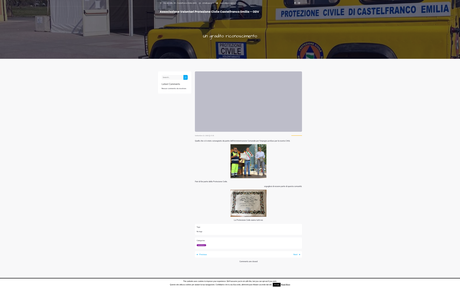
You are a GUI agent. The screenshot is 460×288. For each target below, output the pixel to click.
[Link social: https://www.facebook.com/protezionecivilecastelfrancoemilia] (294, 3)
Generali (201, 245)
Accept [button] (276, 285)
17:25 (212, 135)
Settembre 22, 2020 (202, 135)
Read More (285, 285)
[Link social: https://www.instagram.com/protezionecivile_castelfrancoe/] (298, 3)
